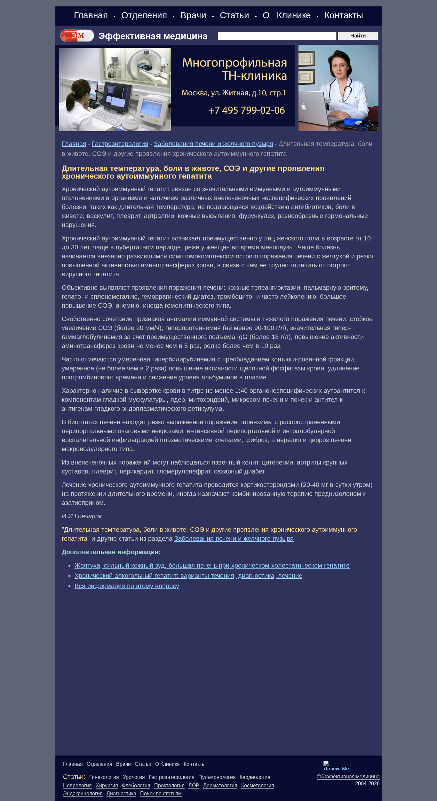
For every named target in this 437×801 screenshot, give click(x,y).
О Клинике (287, 15)
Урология (134, 777)
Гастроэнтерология (120, 143)
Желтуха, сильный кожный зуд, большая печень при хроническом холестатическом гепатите (212, 565)
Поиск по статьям (161, 793)
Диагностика (121, 793)
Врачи (193, 15)
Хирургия (107, 785)
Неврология (77, 785)
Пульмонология (217, 777)
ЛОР (193, 785)
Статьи (234, 15)
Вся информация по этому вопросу (127, 585)
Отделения (144, 15)
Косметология (257, 785)
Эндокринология (83, 793)
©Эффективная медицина (348, 776)
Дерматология (220, 785)
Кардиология (255, 777)
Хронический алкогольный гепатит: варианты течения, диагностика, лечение (188, 575)
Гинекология (104, 777)
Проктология (169, 785)
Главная (91, 15)
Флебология (136, 785)
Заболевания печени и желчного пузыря (213, 143)
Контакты (343, 15)
